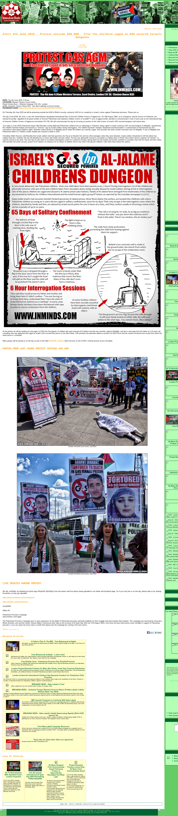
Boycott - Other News (153, 29)
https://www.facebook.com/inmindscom (19, 598)
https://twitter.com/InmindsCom (15, 602)
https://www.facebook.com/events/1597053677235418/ (40, 108)
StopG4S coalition (56, 341)
